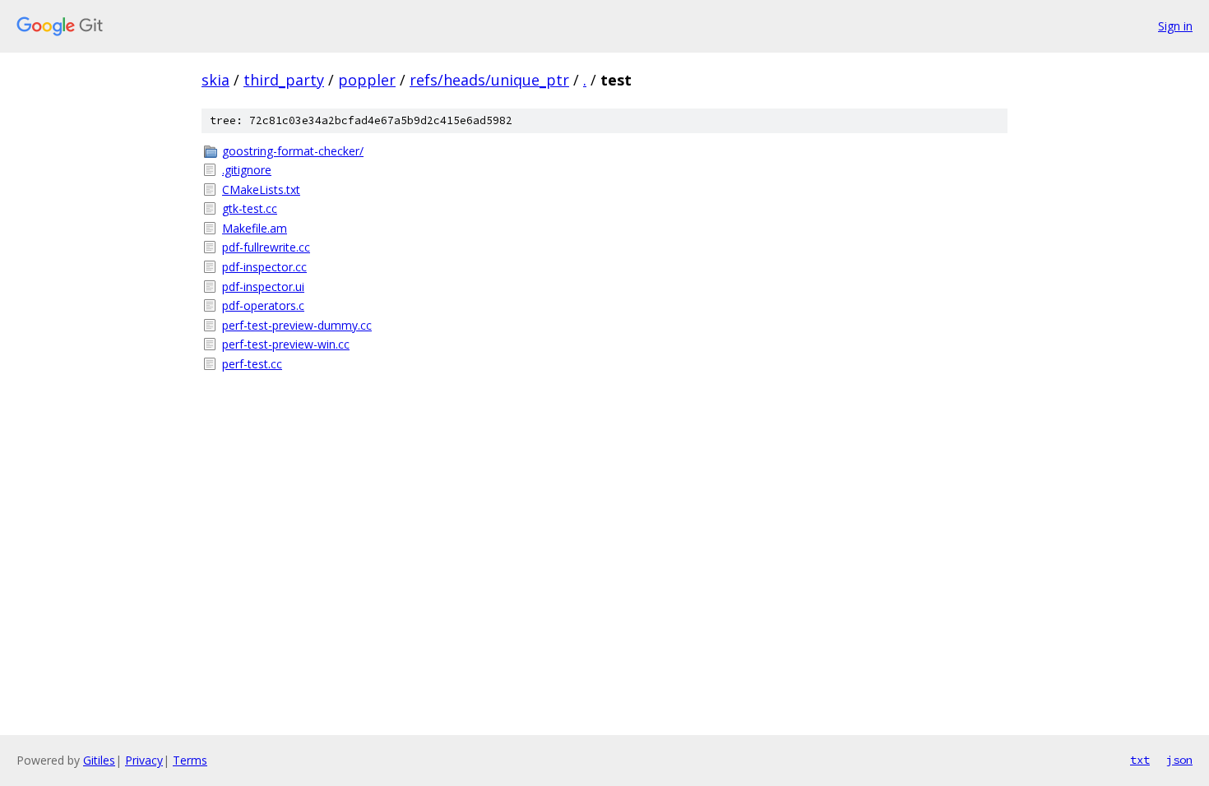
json (1179, 759)
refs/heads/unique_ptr (489, 80)
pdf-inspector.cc (264, 267)
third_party (283, 80)
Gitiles (99, 760)
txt (1140, 759)
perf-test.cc (252, 364)
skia (215, 80)
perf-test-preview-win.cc (286, 344)
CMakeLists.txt (261, 189)
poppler (367, 80)
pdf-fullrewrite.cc (266, 247)
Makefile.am (254, 228)
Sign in (1175, 26)
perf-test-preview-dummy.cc (297, 325)
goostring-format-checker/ (293, 151)
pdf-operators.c (263, 305)
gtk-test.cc (249, 208)
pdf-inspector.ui (263, 286)
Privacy (144, 760)
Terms (190, 760)
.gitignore (246, 170)
